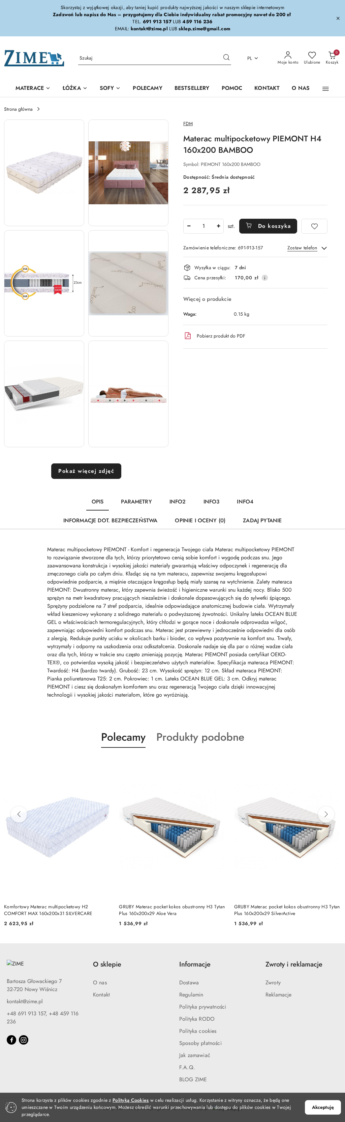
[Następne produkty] (326, 814)
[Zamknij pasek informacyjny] (338, 18)
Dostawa (189, 982)
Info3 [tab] (211, 501)
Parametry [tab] (136, 501)
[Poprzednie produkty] (19, 814)
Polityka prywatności (202, 1007)
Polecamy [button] (123, 737)
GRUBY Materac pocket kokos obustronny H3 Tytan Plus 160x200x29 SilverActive (287, 910)
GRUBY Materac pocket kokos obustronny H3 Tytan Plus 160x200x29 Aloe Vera (172, 910)
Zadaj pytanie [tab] (262, 520)
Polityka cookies (198, 1031)
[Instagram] (23, 1040)
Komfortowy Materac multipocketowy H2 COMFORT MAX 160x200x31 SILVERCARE (48, 910)
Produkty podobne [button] (200, 737)
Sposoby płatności (200, 1043)
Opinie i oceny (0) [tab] (200, 520)
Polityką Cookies (131, 1100)
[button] (325, 89)
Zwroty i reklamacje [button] (293, 964)
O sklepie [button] (107, 964)
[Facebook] (11, 1040)
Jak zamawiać (194, 1055)
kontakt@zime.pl (25, 1001)
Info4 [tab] (245, 501)
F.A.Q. (187, 1067)
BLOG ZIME (193, 1079)
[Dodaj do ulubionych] (314, 226)
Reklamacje (278, 994)
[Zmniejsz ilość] (189, 226)
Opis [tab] (98, 501)
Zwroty (273, 982)
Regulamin (191, 994)
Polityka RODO (197, 1019)
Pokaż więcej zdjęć (86, 471)
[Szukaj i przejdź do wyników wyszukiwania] (226, 58)
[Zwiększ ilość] (218, 226)
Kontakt (101, 994)
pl (249, 58)
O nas (100, 982)
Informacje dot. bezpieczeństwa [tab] (110, 520)
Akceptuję (323, 1107)
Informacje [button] (195, 964)
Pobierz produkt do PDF (221, 335)
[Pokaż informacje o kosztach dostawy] (265, 277)
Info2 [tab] (177, 501)
